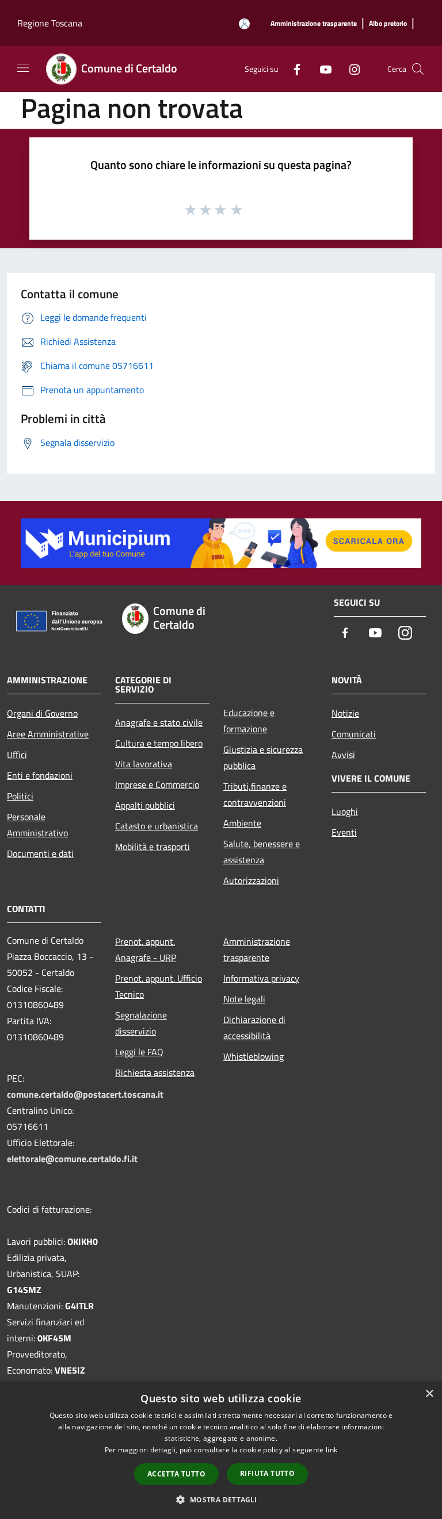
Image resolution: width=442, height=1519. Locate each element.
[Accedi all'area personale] (244, 24)
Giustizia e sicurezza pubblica (263, 757)
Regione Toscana (49, 23)
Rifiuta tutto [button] (267, 1473)
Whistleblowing (253, 1056)
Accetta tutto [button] (176, 1474)
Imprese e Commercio (157, 784)
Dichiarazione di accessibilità (254, 1028)
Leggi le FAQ (139, 1052)
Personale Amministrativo (37, 825)
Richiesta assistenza (155, 1072)
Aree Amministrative (48, 734)
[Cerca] (418, 69)
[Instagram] (349, 68)
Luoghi (345, 811)
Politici (20, 796)
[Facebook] (292, 68)
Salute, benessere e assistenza (261, 852)
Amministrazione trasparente (256, 949)
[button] (221, 1499)
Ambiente (242, 823)
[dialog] (221, 1450)
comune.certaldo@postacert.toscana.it (85, 1094)
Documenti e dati (40, 853)
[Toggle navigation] (23, 68)
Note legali (244, 999)
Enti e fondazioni (40, 775)
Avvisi (343, 755)
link (331, 1450)
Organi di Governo (42, 713)
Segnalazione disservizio (141, 1023)
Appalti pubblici (145, 805)
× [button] (429, 1394)
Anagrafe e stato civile (159, 722)
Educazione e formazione (249, 721)
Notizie (345, 713)
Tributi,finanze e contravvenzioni (255, 794)
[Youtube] (321, 68)
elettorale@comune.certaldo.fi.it (72, 1159)
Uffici (17, 755)
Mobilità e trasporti (152, 846)
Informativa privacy (261, 978)
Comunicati (354, 734)
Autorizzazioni (251, 880)
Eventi (344, 832)
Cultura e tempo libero (159, 743)
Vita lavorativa (143, 764)
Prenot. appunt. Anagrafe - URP (145, 949)
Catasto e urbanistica (156, 826)
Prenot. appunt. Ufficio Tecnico (158, 986)
